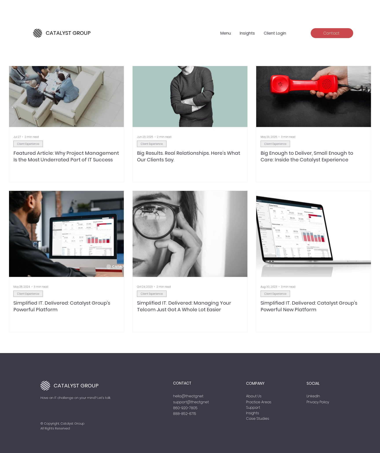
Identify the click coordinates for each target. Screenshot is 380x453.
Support (253, 407)
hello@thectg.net (188, 396)
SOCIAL (313, 383)
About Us (253, 396)
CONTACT (182, 383)
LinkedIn (313, 396)
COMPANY (255, 383)
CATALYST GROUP (68, 33)
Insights (252, 413)
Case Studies (257, 418)
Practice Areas (258, 402)
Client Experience (28, 144)
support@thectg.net (191, 402)
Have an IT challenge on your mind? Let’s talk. (75, 398)
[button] (225, 33)
